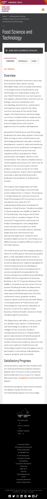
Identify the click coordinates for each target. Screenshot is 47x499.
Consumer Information (23, 464)
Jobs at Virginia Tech (24, 482)
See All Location (23, 426)
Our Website (9, 69)
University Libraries (23, 458)
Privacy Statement (23, 450)
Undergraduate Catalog (17, 16)
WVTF (24, 477)
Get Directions (23, 420)
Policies (23, 471)
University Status (23, 444)
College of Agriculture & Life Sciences (15, 19)
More (33, 61)
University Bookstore (23, 479)
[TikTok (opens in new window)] (37, 496)
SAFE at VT (23, 469)
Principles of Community (23, 447)
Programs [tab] (22, 61)
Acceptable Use (23, 452)
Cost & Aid (23, 466)
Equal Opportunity (23, 474)
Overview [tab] (10, 61)
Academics (23, 378)
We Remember (24, 456)
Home (4, 16)
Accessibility (23, 461)
